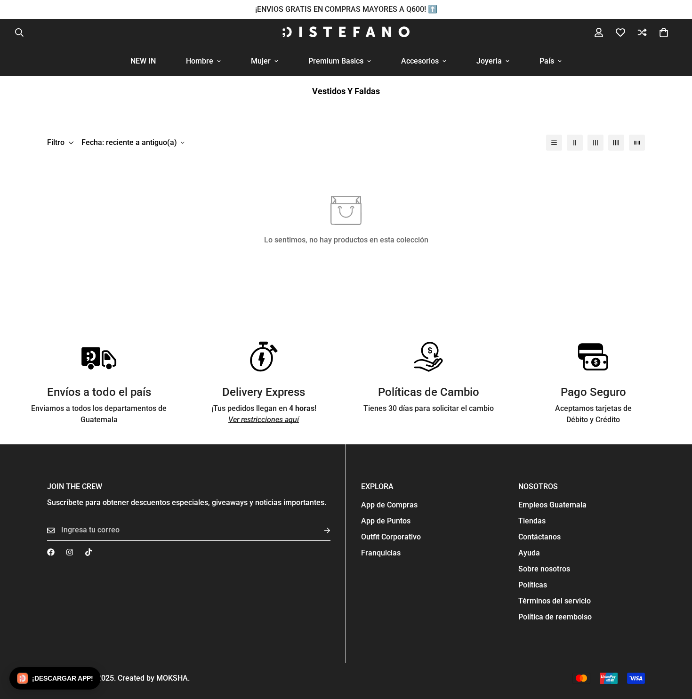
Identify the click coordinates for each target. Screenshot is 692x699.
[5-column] (637, 143)
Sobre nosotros (544, 568)
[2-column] (575, 143)
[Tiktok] (88, 552)
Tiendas (532, 520)
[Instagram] (69, 552)
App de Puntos (385, 520)
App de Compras (389, 504)
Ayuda (529, 552)
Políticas (532, 584)
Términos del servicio (554, 600)
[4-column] (616, 143)
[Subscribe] (319, 530)
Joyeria (489, 60)
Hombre (199, 60)
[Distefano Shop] (346, 32)
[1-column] (554, 143)
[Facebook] (51, 552)
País (546, 60)
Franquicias (381, 552)
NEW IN (143, 60)
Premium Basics (335, 60)
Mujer (261, 60)
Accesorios (420, 60)
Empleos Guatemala (552, 504)
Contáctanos (539, 536)
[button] (664, 32)
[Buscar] (19, 32)
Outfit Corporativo (391, 536)
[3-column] (595, 143)
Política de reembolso (555, 616)
